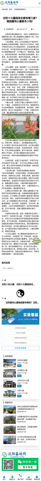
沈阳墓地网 (9, 29)
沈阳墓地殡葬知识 (20, 9)
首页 (10, 9)
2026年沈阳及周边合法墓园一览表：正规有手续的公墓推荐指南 (27, 439)
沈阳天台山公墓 (23, 380)
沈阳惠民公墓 (22, 370)
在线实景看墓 (20, 348)
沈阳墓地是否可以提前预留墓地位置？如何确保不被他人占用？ (27, 419)
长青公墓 (20, 390)
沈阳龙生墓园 (22, 360)
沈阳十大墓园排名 (8, 268)
